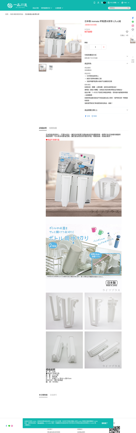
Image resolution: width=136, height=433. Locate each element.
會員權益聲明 (81, 432)
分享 (88, 116)
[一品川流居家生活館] (17, 5)
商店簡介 (49, 429)
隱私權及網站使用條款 (53, 432)
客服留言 (79, 429)
